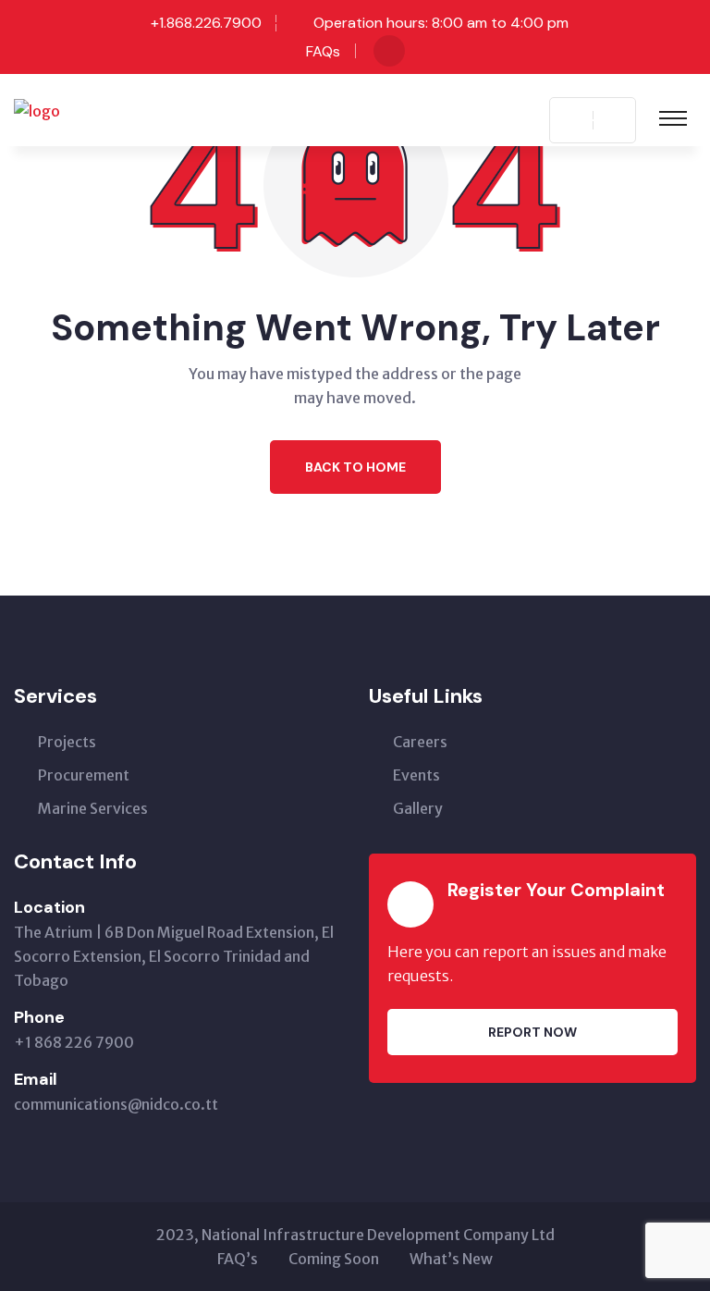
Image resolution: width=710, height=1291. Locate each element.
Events (416, 775)
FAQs (323, 51)
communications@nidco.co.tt (116, 1104)
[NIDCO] (37, 109)
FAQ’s (237, 1258)
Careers (420, 741)
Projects (67, 741)
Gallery (418, 808)
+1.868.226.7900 (206, 22)
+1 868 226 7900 (74, 1042)
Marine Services (93, 808)
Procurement (83, 775)
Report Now (532, 1032)
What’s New (451, 1258)
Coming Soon (333, 1258)
